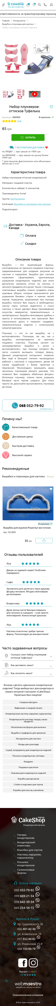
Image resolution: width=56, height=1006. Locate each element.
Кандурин (28, 761)
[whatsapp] (37, 889)
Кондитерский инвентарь (26, 844)
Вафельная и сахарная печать (28, 708)
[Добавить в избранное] (51, 489)
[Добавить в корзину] (44, 540)
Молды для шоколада (28, 744)
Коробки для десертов (28, 778)
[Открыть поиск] (39, 5)
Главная (5, 20)
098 (24, 901)
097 (26, 939)
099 (24, 895)
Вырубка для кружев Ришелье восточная (27, 527)
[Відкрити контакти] (45, 5)
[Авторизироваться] (51, 5)
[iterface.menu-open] (3, 5)
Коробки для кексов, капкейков (28, 790)
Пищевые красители (28, 767)
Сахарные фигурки (28, 702)
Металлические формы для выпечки (28, 727)
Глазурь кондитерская (25, 836)
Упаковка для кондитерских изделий (28, 773)
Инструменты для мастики (28, 738)
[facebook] (22, 962)
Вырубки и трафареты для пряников (28, 732)
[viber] (37, 900)
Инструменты (19, 20)
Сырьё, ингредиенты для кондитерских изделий (28, 750)
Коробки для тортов (29, 849)
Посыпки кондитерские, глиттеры (28, 755)
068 (24, 890)
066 (24, 907)
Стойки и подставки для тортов (28, 784)
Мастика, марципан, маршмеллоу (29, 856)
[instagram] (33, 962)
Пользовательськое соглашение (28, 995)
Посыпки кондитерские (26, 863)
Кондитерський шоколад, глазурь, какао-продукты (28, 720)
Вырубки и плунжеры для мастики (18, 23)
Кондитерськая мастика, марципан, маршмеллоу (28, 713)
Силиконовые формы (25, 871)
